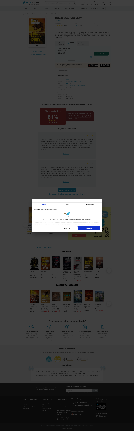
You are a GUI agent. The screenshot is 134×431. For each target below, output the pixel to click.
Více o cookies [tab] (90, 204)
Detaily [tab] (67, 204)
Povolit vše (89, 228)
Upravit (66, 228)
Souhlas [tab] (43, 204)
